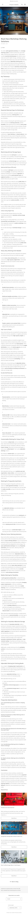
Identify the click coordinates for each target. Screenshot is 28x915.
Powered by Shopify (18, 912)
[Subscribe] (20, 899)
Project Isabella (12, 912)
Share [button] (3, 47)
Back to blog (15, 881)
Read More (14, 818)
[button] (2, 4)
